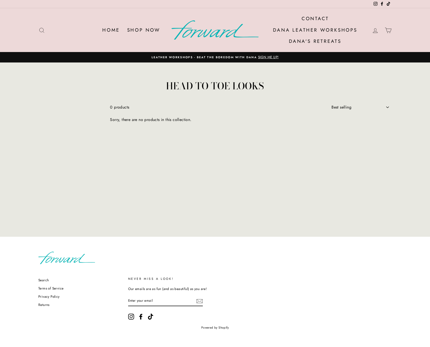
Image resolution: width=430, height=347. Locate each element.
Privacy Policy (49, 296)
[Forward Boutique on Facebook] (141, 317)
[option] (215, 57)
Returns (44, 304)
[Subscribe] (199, 300)
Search (43, 280)
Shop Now (143, 30)
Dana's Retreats (315, 41)
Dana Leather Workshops (315, 30)
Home (110, 30)
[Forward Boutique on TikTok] (151, 317)
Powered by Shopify (215, 327)
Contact (315, 18)
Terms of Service (50, 288)
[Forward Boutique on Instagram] (131, 317)
